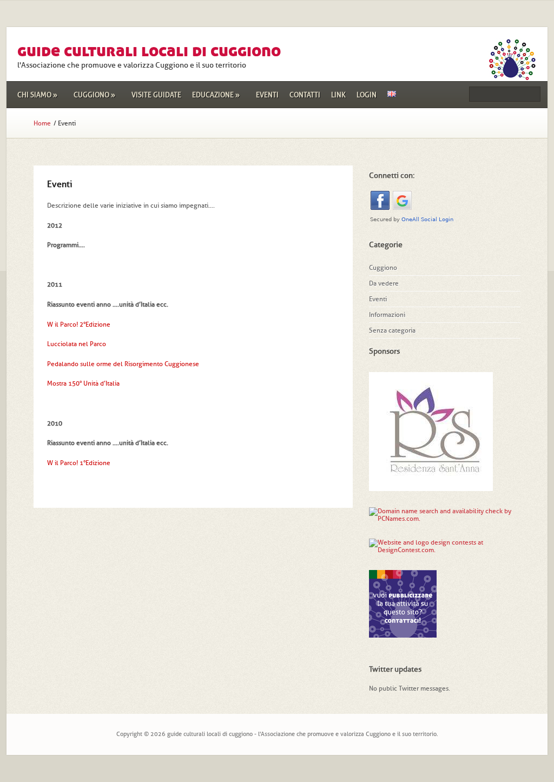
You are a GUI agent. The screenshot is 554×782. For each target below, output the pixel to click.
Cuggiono (94, 95)
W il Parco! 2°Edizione (78, 324)
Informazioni (387, 315)
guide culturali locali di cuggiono (149, 51)
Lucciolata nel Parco (76, 344)
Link (338, 95)
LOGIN (367, 95)
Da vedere (384, 283)
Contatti (304, 95)
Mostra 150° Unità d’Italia (83, 383)
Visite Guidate (156, 95)
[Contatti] (403, 634)
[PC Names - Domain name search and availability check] (444, 518)
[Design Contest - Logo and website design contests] (436, 550)
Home (42, 123)
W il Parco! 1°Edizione (78, 463)
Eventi (267, 95)
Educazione (216, 95)
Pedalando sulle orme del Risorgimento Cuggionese (123, 364)
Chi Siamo (37, 95)
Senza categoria (392, 330)
